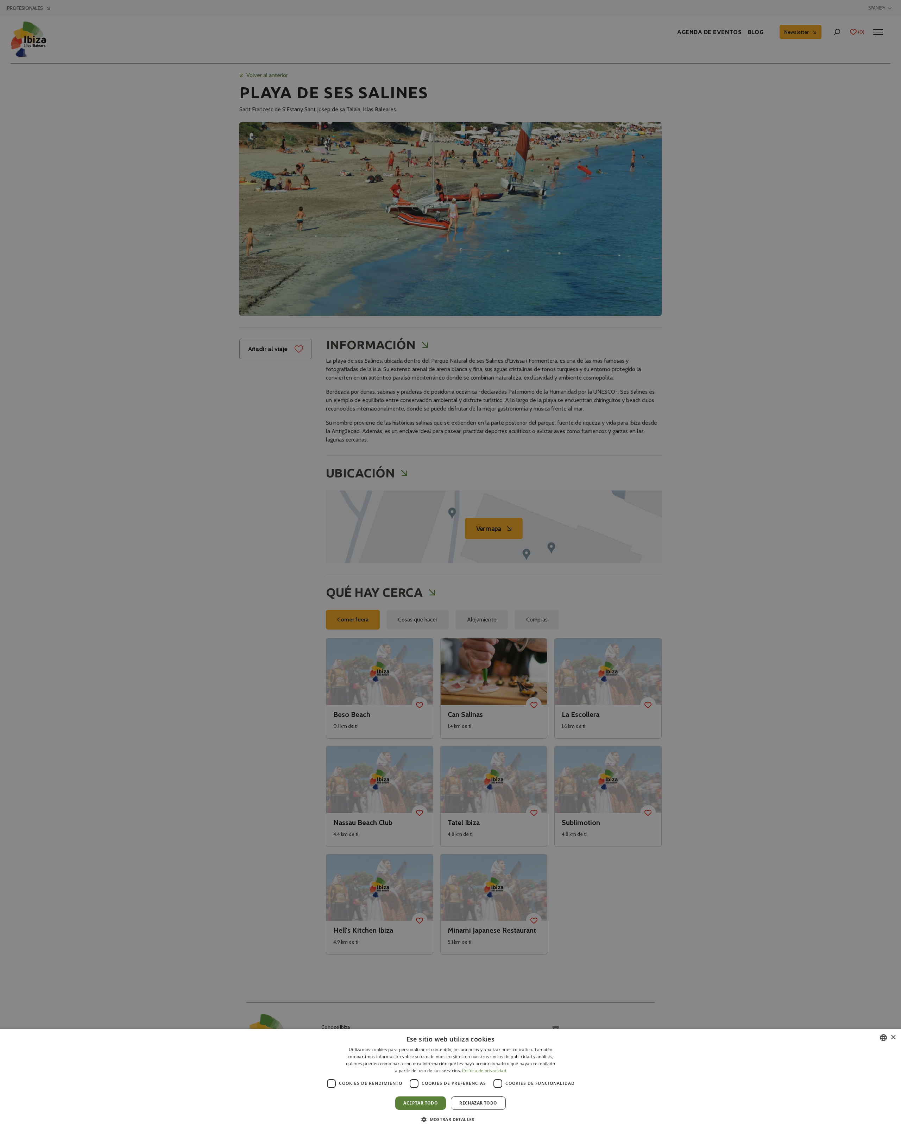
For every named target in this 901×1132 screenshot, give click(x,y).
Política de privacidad (484, 1071)
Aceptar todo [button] (420, 1103)
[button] (450, 1119)
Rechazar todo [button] (478, 1103)
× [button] (893, 1037)
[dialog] (450, 1080)
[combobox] (883, 1037)
